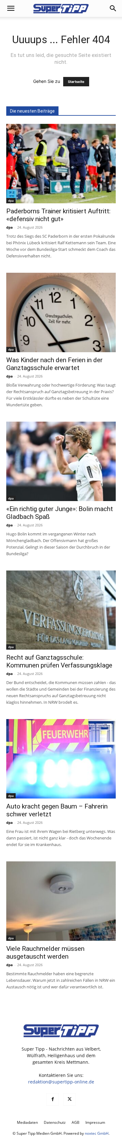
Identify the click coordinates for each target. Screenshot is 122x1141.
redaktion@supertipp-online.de (61, 1082)
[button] (11, 8)
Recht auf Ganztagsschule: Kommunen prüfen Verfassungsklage (59, 661)
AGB (75, 1122)
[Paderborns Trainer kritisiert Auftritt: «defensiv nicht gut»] (61, 163)
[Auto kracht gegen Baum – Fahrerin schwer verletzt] (61, 759)
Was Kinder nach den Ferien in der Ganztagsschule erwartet (54, 364)
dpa (11, 200)
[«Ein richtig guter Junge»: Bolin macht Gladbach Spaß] (61, 461)
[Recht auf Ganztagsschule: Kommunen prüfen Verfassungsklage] (61, 610)
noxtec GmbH (97, 1133)
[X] (69, 1099)
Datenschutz (55, 1122)
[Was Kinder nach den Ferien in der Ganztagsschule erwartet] (61, 312)
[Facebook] (52, 1099)
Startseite (76, 81)
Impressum (95, 1122)
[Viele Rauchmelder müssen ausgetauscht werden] (61, 901)
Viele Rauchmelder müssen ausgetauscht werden (45, 952)
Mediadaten (27, 1122)
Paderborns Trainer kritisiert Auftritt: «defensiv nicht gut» (58, 215)
